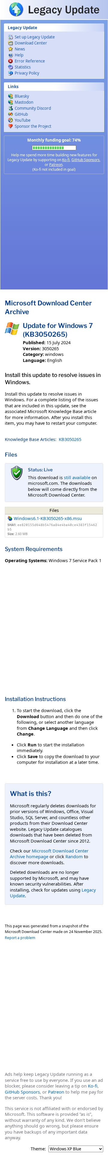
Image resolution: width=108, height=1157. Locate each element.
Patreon (55, 164)
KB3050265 (70, 439)
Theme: (38, 1149)
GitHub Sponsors (85, 159)
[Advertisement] (54, 232)
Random (74, 856)
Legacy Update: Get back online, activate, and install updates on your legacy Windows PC (54, 9)
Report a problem (20, 937)
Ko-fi (66, 159)
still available (77, 477)
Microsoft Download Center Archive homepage (49, 854)
